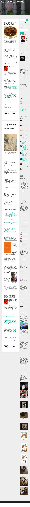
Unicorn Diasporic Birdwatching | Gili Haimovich (23, 357)
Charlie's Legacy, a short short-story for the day (24, 142)
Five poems (12, 94)
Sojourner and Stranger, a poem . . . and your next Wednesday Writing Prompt (24, 154)
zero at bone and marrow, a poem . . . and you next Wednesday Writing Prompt (24, 137)
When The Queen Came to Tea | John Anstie (24, 369)
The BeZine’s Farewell (23, 322)
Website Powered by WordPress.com (14, 501)
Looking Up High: (10, 232)
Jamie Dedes (23, 231)
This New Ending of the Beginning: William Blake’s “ (11, 229)
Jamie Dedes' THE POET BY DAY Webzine (13, 1)
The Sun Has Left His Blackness (9, 239)
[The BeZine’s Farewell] (24, 328)
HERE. (11, 64)
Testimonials (8, 315)
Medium (12, 83)
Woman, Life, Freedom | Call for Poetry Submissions (24, 341)
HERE (11, 271)
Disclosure (5, 83)
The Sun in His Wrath (8, 237)
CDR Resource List (22, 101)
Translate (26, 116)
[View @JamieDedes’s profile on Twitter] (22, 176)
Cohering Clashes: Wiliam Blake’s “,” (11, 226)
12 (24, 220)
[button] (22, 405)
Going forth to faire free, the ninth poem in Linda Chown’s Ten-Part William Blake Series (10, 126)
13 (25, 220)
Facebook (9, 83)
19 (24, 222)
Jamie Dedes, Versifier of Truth (12, 87)
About (5, 315)
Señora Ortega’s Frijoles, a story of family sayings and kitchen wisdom (10, 23)
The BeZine (21, 285)
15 (27, 220)
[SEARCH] (27, 20)
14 (26, 220)
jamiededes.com (11, 72)
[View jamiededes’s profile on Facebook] (21, 176)
